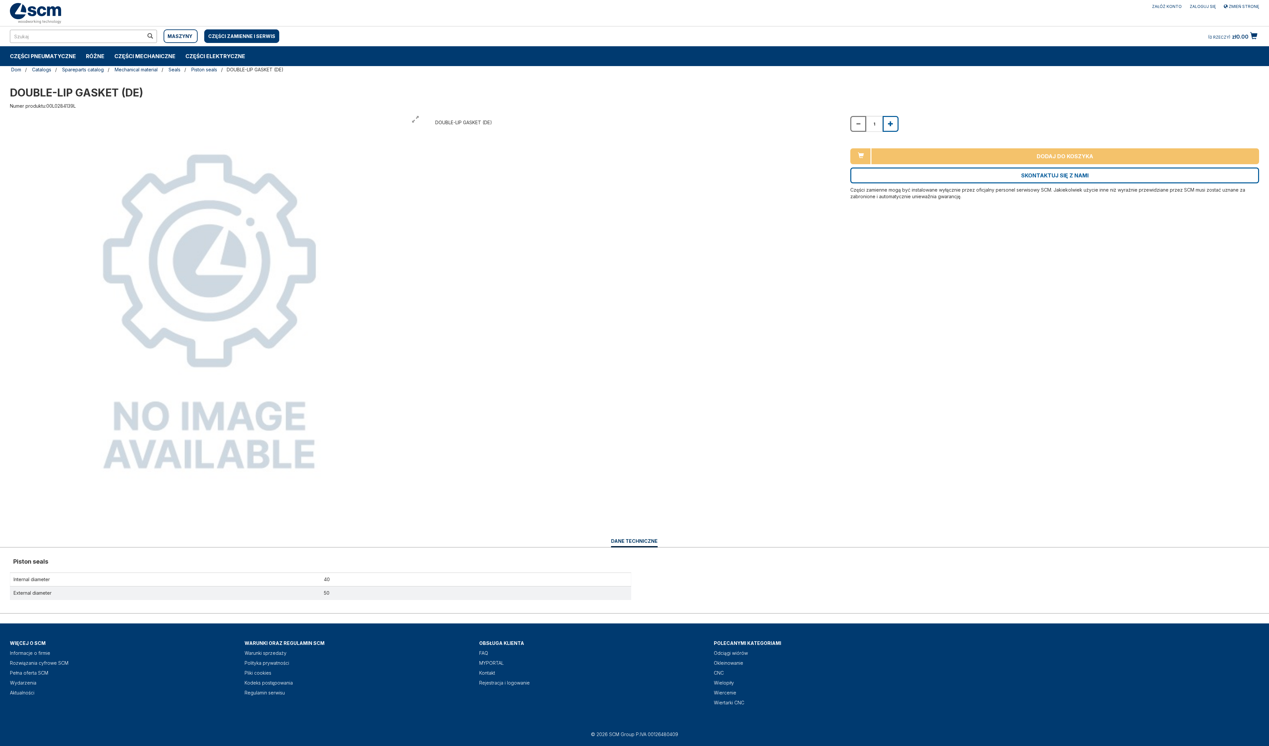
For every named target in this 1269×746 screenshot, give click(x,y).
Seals (174, 69)
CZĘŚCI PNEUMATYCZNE (43, 56)
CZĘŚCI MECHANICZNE (144, 56)
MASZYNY (180, 36)
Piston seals (204, 69)
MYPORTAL (491, 663)
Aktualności (22, 692)
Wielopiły (724, 683)
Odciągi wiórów (731, 653)
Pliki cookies (258, 673)
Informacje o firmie (30, 653)
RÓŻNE (95, 56)
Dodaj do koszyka (1065, 156)
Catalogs (41, 69)
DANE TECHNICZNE (634, 542)
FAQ (483, 653)
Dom (16, 69)
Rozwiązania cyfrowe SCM (39, 663)
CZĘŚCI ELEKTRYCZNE (215, 56)
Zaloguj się (1203, 6)
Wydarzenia (23, 683)
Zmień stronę (1243, 6)
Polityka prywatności (267, 663)
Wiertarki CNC (729, 702)
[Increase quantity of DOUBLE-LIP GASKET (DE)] (891, 124)
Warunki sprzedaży (266, 653)
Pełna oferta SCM (29, 673)
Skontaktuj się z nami (1055, 175)
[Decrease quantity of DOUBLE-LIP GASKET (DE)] (858, 124)
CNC (719, 673)
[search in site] (150, 36)
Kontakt (487, 673)
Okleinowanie (728, 663)
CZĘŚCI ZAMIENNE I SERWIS (241, 36)
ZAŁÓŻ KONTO (1167, 6)
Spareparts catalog (83, 69)
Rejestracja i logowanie (504, 683)
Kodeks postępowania (269, 683)
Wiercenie (725, 692)
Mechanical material (136, 69)
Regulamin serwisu (265, 692)
